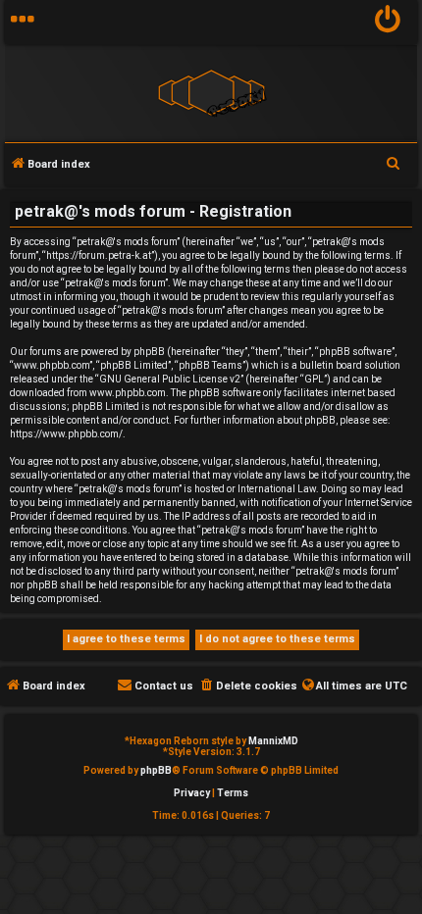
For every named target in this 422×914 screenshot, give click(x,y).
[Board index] (211, 92)
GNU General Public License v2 (169, 379)
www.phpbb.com (127, 392)
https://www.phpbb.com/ (66, 434)
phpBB (156, 770)
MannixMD (273, 741)
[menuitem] (388, 22)
